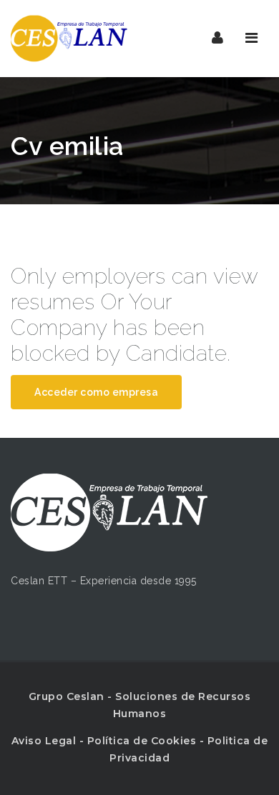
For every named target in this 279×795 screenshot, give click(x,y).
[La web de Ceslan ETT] (71, 38)
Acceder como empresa (96, 392)
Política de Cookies (142, 740)
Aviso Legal (44, 740)
